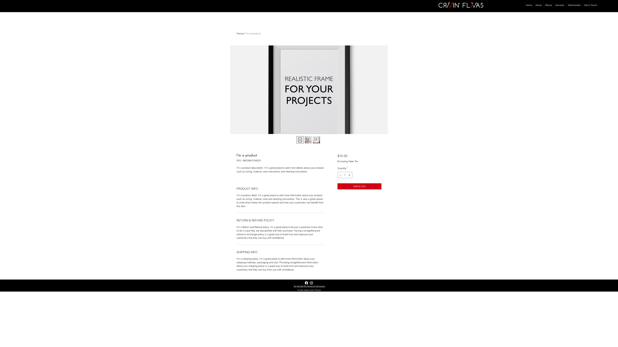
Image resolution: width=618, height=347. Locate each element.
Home (240, 33)
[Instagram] (311, 283)
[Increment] (349, 175)
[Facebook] (306, 283)
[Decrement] (340, 175)
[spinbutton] (344, 175)
